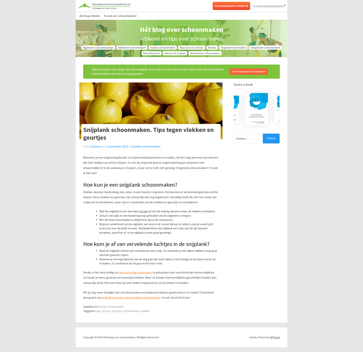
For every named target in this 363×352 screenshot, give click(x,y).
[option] (256, 109)
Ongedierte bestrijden (233, 47)
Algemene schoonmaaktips (98, 47)
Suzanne (95, 146)
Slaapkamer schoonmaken (265, 47)
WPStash (275, 337)
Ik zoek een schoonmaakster (120, 16)
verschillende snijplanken (135, 272)
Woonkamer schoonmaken (205, 53)
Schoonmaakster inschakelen (249, 71)
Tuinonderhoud (151, 53)
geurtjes (117, 311)
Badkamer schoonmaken (132, 47)
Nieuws (212, 47)
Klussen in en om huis (192, 47)
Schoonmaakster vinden (230, 6)
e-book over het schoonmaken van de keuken (131, 297)
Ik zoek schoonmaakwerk (268, 6)
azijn (98, 311)
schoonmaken (131, 311)
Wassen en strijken (175, 53)
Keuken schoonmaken (162, 47)
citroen (144, 211)
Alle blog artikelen (89, 16)
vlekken (145, 311)
